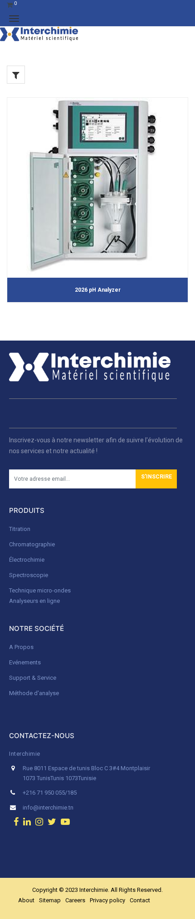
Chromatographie (32, 544)
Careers (75, 900)
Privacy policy (107, 900)
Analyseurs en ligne (34, 600)
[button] (156, 478)
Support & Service (32, 677)
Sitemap (50, 900)
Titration (19, 529)
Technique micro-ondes (40, 590)
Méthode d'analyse (34, 693)
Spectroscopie (28, 575)
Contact (140, 900)
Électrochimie (26, 559)
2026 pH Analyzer (98, 290)
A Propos (22, 647)
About (26, 900)
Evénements (25, 662)
